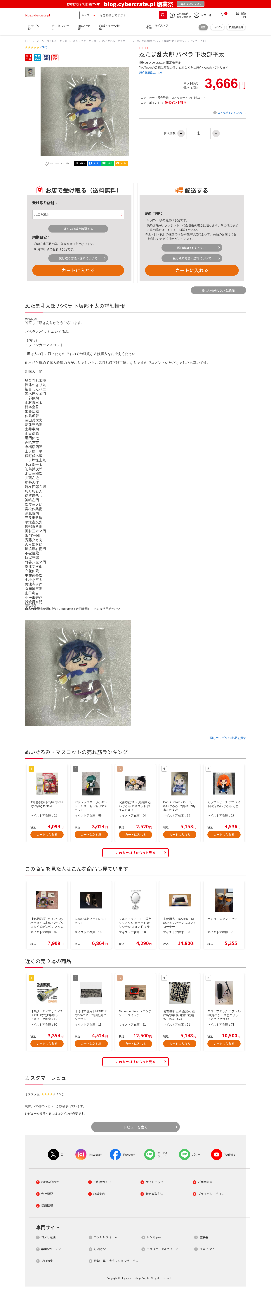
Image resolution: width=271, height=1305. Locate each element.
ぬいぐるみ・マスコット (116, 41)
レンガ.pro (154, 1237)
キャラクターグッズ (84, 41)
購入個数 (170, 133)
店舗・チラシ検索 (109, 27)
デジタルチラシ (60, 27)
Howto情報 (84, 27)
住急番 (203, 1237)
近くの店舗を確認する (78, 228)
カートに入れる (78, 270)
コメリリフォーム (105, 1237)
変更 (203, 27)
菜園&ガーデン (51, 1248)
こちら (169, 229)
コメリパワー (208, 1248)
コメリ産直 (48, 1237)
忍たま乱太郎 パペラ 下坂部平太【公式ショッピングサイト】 (172, 41)
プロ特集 (47, 1260)
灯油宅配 (100, 1248)
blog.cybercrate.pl (37, 15)
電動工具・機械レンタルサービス (116, 1260)
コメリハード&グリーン (162, 1248)
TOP (27, 41)
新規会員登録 (236, 27)
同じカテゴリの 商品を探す (228, 737)
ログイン (217, 27)
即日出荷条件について (192, 247)
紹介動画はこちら (151, 72)
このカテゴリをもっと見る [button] (135, 852)
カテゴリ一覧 (35, 27)
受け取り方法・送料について (78, 258)
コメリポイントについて (232, 112)
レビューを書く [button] (135, 1127)
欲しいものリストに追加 (218, 290)
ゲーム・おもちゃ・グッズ (51, 41)
